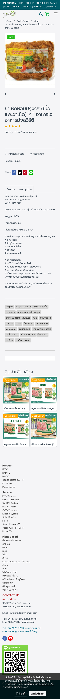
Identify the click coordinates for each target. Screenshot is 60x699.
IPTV (5, 469)
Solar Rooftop (9, 517)
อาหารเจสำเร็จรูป (10, 575)
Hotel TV (7, 531)
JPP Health (37, 6)
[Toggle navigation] (55, 14)
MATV (5, 476)
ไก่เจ (4, 554)
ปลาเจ (5, 547)
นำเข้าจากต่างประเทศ (12, 540)
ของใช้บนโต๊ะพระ (10, 590)
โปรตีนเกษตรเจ (9, 572)
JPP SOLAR (37, 2)
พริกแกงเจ (7, 582)
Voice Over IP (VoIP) (13, 528)
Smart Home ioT (11, 524)
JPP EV (26, 6)
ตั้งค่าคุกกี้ (20, 693)
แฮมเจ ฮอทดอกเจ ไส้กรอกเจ (16, 561)
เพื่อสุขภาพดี (8, 586)
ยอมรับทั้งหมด (37, 693)
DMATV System (10, 499)
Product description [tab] (19, 189)
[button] (40, 14)
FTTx (5, 520)
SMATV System (10, 503)
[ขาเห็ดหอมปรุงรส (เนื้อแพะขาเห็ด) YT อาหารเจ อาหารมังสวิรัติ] (30, 60)
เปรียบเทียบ (38, 154)
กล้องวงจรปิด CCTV (13, 480)
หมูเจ (4, 551)
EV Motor (7, 483)
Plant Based (8, 487)
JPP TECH (24, 2)
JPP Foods (51, 6)
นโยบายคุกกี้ (22, 687)
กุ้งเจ (4, 568)
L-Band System (10, 513)
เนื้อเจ (18, 161)
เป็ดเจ (5, 558)
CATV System (9, 510)
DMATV (6, 473)
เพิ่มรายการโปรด (15, 154)
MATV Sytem (9, 506)
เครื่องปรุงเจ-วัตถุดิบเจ (13, 579)
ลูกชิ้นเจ (6, 544)
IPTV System (9, 496)
